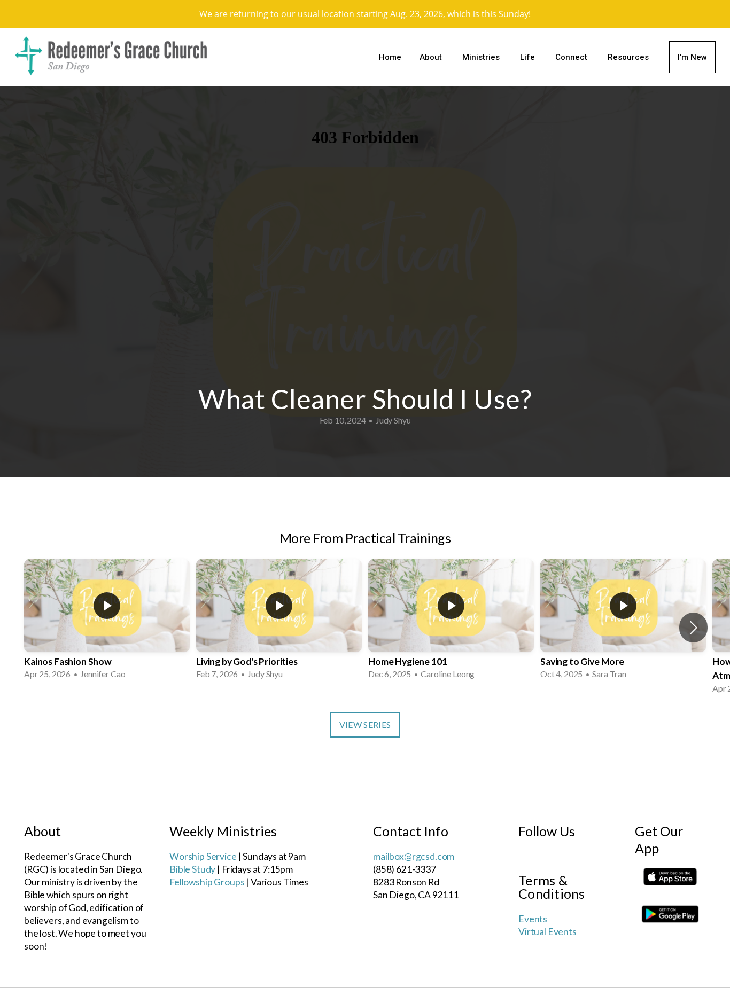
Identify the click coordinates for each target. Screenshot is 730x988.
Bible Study (192, 869)
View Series (365, 724)
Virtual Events (547, 931)
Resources (629, 57)
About (432, 57)
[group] (107, 620)
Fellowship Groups (206, 882)
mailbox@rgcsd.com (413, 856)
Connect (572, 57)
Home (390, 57)
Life (528, 57)
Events (532, 918)
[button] (693, 627)
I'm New (692, 57)
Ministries (482, 57)
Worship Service (203, 856)
